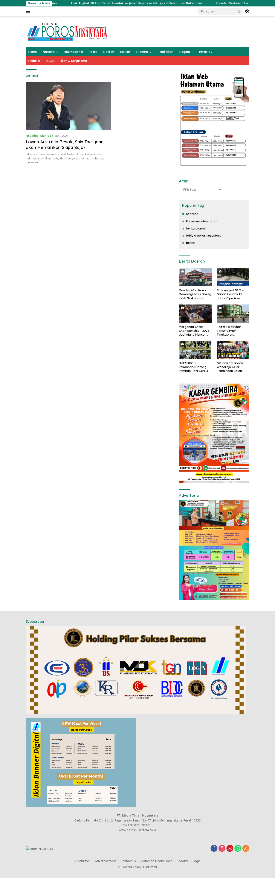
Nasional (49, 52)
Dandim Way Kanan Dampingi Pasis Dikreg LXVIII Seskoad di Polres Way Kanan (195, 294)
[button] (238, 11)
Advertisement (105, 861)
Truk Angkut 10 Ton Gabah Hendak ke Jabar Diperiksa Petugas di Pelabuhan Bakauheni (107, 3)
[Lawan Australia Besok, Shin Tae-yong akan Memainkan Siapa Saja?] (68, 106)
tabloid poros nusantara (203, 235)
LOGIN (50, 61)
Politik (93, 52)
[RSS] (245, 848)
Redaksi (34, 61)
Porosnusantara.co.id (201, 221)
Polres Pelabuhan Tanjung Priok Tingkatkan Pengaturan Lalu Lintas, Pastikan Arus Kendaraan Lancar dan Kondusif (231, 331)
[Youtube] (229, 848)
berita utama (195, 228)
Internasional (73, 52)
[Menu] (29, 11)
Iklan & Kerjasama (74, 61)
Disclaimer (82, 861)
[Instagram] (221, 848)
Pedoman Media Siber (156, 861)
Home (32, 52)
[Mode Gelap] (247, 11)
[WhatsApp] (237, 848)
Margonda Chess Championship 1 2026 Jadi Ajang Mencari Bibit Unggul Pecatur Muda (194, 331)
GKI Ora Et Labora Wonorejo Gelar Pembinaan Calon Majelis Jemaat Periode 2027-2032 (230, 367)
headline (192, 214)
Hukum (125, 52)
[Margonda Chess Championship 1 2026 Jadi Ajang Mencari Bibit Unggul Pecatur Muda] (195, 313)
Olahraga (46, 136)
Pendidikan (165, 52)
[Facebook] (214, 848)
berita (190, 243)
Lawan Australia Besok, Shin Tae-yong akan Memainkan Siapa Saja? (65, 144)
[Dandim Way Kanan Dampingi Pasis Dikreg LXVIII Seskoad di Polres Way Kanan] (195, 277)
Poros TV (205, 52)
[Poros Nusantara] (68, 31)
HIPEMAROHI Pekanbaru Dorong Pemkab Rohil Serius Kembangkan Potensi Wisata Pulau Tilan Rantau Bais (194, 367)
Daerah (108, 52)
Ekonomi (142, 52)
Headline (32, 136)
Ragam (184, 52)
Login (196, 861)
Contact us (128, 861)
